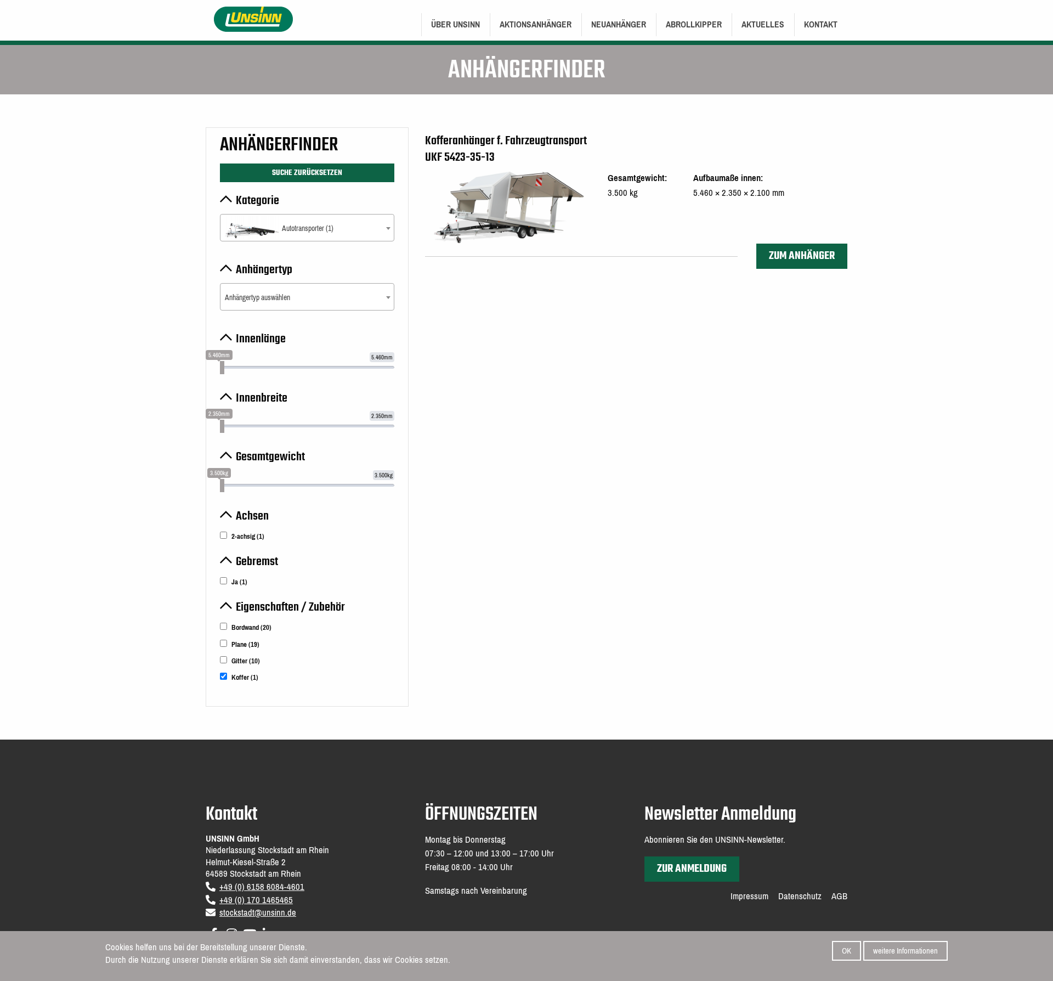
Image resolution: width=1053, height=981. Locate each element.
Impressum (749, 896)
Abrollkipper (694, 24)
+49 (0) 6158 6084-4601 (261, 886)
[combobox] (307, 227)
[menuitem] (455, 24)
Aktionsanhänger (535, 24)
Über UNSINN (455, 24)
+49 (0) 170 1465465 (256, 900)
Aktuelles (762, 24)
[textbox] (307, 229)
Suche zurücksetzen (307, 172)
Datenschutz (800, 896)
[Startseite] (253, 18)
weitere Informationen (905, 951)
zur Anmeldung (692, 868)
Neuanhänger (618, 24)
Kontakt (820, 24)
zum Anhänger (802, 255)
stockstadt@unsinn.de (257, 912)
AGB (839, 896)
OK (846, 951)
